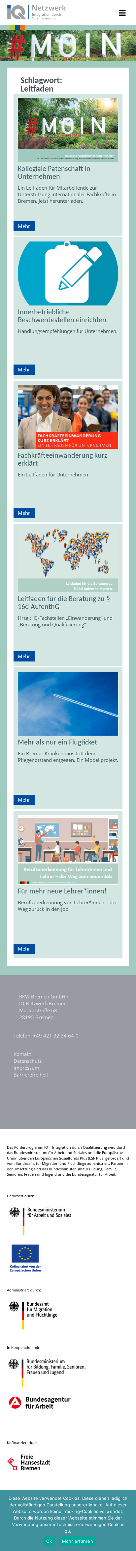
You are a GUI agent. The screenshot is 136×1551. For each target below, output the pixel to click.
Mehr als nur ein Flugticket (57, 742)
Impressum (26, 1067)
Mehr (24, 226)
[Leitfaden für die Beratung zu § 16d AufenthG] (68, 560)
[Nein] (127, 1520)
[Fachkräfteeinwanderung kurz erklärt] (68, 417)
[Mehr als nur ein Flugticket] (68, 704)
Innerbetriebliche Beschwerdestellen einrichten (62, 316)
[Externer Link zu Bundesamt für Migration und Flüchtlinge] (38, 1332)
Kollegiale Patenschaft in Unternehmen (54, 173)
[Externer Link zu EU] (30, 1275)
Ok (49, 1541)
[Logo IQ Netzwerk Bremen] (37, 18)
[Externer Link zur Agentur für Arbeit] (39, 1427)
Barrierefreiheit (31, 1074)
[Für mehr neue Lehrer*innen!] (68, 850)
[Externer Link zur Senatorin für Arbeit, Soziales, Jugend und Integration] (35, 1485)
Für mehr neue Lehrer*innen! (62, 891)
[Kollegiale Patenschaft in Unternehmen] (68, 130)
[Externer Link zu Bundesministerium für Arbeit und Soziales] (45, 1238)
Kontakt (22, 1054)
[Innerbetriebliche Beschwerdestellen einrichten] (68, 273)
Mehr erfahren (77, 1541)
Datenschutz (28, 1061)
